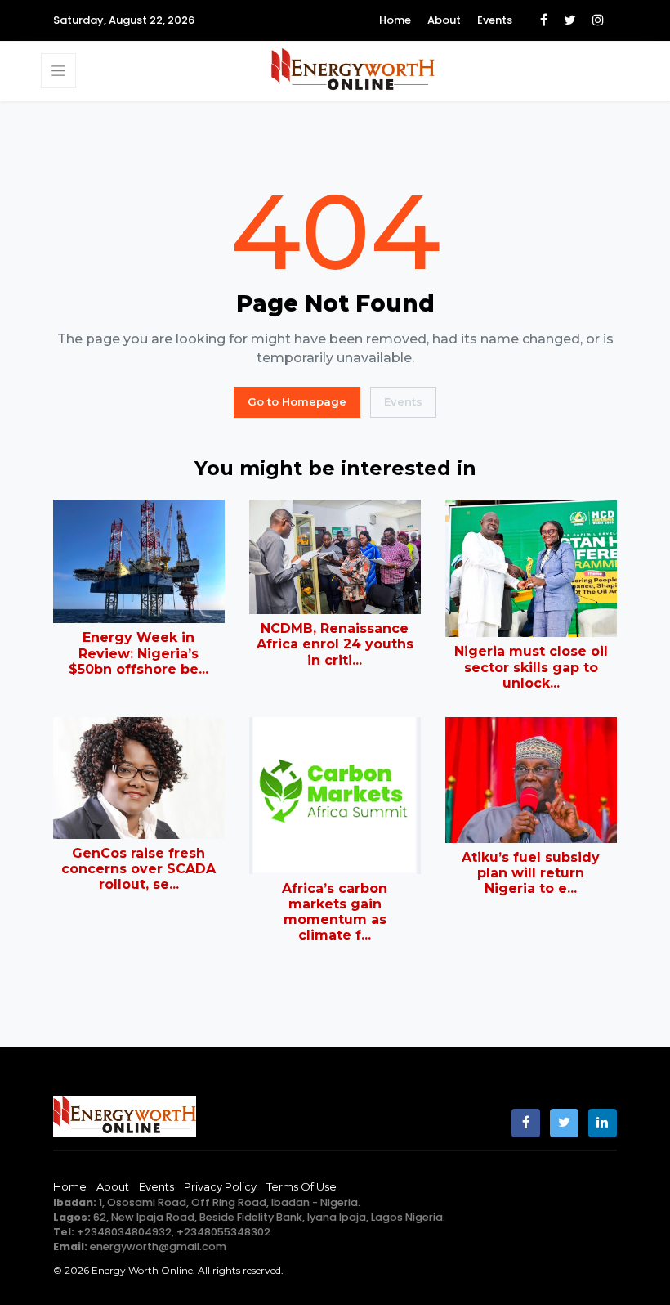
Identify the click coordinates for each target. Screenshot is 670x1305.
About (444, 20)
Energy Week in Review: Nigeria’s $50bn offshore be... (138, 653)
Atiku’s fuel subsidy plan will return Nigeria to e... (531, 873)
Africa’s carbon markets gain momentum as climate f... (334, 912)
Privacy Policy (220, 1186)
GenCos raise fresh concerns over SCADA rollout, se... (138, 868)
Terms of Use (301, 1186)
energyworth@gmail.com (158, 1246)
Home (395, 20)
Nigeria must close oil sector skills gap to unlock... (531, 667)
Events (494, 20)
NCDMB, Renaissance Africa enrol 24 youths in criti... (335, 644)
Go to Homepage (297, 401)
